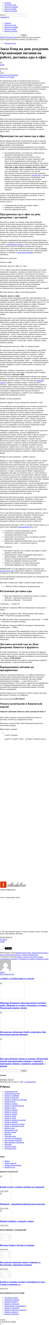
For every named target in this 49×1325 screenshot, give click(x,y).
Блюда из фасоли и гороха (14, 1124)
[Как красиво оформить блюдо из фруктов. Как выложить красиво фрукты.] (12, 1028)
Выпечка (8, 1134)
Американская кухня (12, 1093)
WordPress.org (10, 1167)
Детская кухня (11, 37)
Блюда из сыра (10, 1118)
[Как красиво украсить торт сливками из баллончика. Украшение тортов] (5, 1258)
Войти (7, 1161)
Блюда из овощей (11, 7)
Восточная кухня (11, 1130)
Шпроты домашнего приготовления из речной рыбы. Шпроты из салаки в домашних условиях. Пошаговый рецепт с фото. (23, 1005)
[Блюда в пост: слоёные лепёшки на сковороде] (5, 1182)
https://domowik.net (7, 974)
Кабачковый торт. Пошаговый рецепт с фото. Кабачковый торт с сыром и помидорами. (24, 954)
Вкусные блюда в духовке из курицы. (17, 1245)
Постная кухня (10, 5)
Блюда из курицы (11, 1104)
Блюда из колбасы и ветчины (16, 1100)
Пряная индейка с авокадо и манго (17, 1221)
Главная (8, 3)
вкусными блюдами (25, 252)
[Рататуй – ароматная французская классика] (5, 1200)
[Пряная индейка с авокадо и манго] (5, 1217)
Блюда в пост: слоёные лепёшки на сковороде (22, 1187)
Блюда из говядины (12, 1095)
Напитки (8, 1144)
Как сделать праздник (13, 1140)
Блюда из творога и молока (15, 1120)
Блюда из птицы (11, 11)
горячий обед (36, 175)
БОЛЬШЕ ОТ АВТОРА (24, 979)
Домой (2, 37)
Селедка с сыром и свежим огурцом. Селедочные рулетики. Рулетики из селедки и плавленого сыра (24, 958)
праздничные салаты (15, 244)
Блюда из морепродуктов (14, 1106)
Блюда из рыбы (10, 9)
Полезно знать (10, 1146)
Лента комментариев (13, 1165)
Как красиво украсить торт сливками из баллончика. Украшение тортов (20, 1263)
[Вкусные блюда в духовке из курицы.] (5, 1241)
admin (2, 65)
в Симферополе (30, 1082)
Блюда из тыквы (11, 1122)
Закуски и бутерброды (13, 1138)
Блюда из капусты (12, 1098)
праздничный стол (25, 527)
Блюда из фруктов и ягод (14, 1126)
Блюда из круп (10, 1102)
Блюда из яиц (10, 1128)
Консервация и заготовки (14, 1142)
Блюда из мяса (10, 1108)
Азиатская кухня (11, 1091)
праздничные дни (7, 571)
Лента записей (10, 1163)
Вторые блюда (10, 1132)
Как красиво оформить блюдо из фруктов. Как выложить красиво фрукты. (23, 1033)
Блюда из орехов (11, 1112)
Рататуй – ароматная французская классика (22, 1204)
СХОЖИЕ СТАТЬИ (7, 979)
